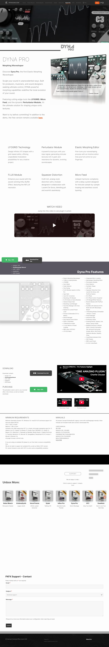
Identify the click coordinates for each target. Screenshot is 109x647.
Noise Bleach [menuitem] (30, 2)
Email (8, 583)
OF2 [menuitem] (73, 2)
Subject (9, 591)
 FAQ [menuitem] (84, 2)
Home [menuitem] (24, 2)
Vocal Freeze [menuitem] (48, 2)
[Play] (54, 225)
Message (9, 599)
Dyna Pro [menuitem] (67, 2)
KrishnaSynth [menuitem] (39, 2)
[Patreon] (101, 2)
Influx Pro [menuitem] (61, 2)
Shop (97, 2)
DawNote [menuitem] (78, 2)
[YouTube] (103, 2)
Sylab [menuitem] (55, 2)
